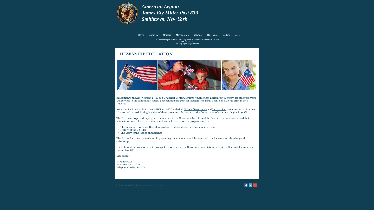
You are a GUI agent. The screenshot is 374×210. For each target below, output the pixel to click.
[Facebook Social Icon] (246, 185)
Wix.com (158, 185)
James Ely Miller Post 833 (170, 13)
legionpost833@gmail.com (189, 44)
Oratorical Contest (173, 97)
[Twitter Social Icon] (250, 185)
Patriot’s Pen (219, 109)
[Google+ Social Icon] (255, 185)
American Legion (160, 6)
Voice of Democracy (195, 109)
